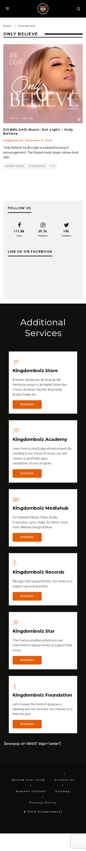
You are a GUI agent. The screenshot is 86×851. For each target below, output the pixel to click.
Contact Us (64, 780)
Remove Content (31, 791)
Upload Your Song (28, 780)
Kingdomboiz (13, 140)
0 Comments (37, 166)
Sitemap (62, 791)
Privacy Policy (43, 802)
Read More (27, 404)
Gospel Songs (14, 166)
